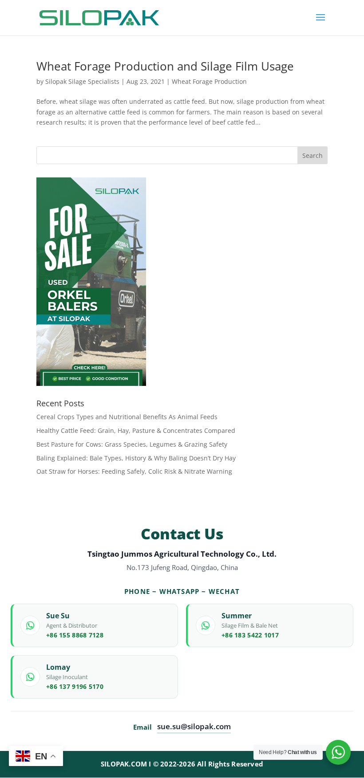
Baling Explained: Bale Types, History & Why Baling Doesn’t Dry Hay (136, 458)
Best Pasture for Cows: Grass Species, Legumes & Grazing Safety (131, 444)
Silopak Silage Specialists (82, 81)
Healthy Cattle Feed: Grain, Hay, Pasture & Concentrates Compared (135, 430)
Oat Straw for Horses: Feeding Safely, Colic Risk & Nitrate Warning (134, 471)
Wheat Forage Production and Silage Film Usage (165, 66)
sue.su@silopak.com (194, 726)
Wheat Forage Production (209, 81)
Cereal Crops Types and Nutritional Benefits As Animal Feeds (127, 417)
